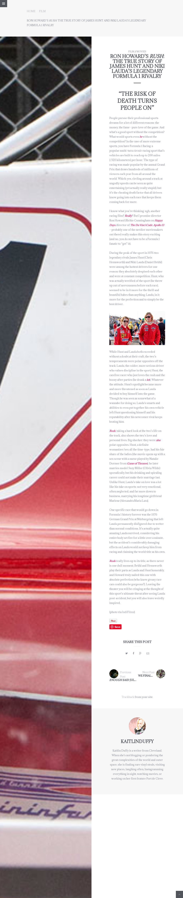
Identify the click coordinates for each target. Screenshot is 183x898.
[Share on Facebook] (133, 653)
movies (141, 51)
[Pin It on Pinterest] (113, 621)
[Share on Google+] (140, 653)
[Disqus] (137, 839)
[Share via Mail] (148, 653)
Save (117, 627)
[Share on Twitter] (126, 653)
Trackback (128, 697)
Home (31, 11)
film (42, 11)
